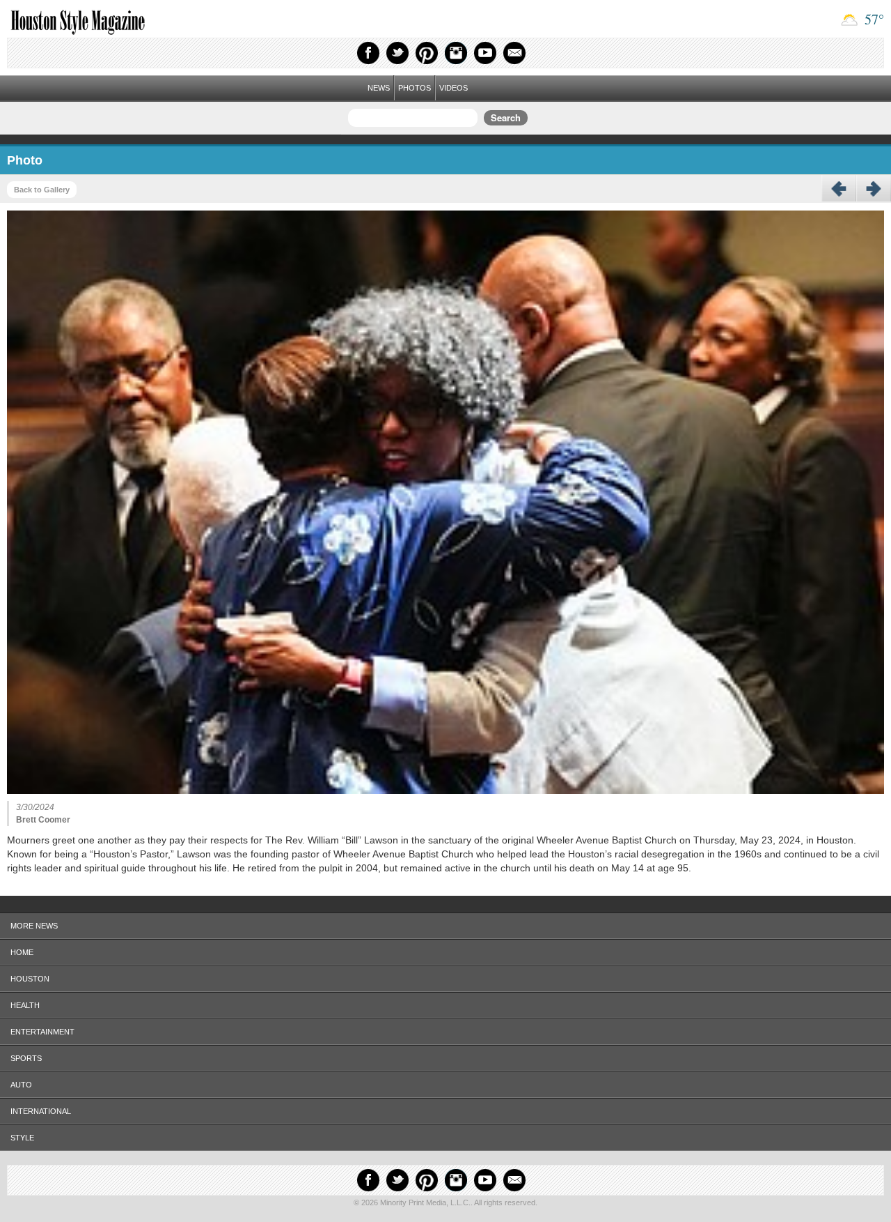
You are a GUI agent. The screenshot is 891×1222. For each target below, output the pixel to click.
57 (872, 19)
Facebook (368, 53)
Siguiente (873, 189)
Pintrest (427, 53)
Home (21, 952)
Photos (414, 88)
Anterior (838, 189)
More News (34, 926)
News (379, 88)
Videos (453, 88)
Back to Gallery (42, 189)
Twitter (397, 53)
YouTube (485, 53)
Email (514, 53)
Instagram (456, 53)
